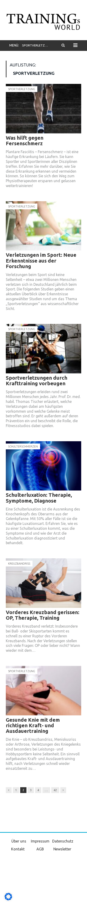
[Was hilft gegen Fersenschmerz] (43, 108)
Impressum (40, 841)
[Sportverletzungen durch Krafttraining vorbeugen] (43, 348)
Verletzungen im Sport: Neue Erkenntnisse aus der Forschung (41, 260)
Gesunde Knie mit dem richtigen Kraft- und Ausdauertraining (33, 725)
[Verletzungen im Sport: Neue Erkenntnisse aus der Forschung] (43, 226)
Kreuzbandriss (19, 563)
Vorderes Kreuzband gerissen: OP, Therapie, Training (42, 615)
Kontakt (18, 849)
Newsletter (62, 849)
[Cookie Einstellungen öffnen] (8, 899)
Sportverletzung (21, 89)
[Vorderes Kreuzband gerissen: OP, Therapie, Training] (43, 583)
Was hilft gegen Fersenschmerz (24, 140)
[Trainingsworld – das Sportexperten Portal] (43, 21)
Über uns (18, 841)
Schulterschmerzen (23, 446)
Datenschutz (62, 841)
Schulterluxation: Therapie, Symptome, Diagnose (39, 497)
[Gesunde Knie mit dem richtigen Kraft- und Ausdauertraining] (43, 690)
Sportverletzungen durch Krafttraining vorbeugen (36, 380)
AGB (40, 849)
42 (55, 790)
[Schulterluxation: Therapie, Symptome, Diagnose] (43, 466)
